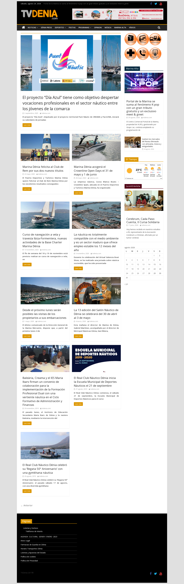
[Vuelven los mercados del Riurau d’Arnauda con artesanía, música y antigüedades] (133, 138)
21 (149, 269)
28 (149, 273)
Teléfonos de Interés (34, 531)
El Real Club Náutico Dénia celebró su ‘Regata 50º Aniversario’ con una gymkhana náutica (45, 468)
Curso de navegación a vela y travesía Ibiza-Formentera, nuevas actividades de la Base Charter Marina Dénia (45, 240)
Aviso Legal (25, 540)
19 (138, 269)
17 (127, 269)
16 (160, 264)
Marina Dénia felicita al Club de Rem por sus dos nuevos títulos (43, 168)
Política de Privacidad (29, 560)
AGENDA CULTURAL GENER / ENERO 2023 (39, 536)
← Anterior (27, 505)
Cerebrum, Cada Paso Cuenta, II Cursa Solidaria (142, 220)
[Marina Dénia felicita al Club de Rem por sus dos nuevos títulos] (45, 135)
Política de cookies (28, 556)
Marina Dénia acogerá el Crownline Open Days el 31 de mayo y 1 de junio (93, 170)
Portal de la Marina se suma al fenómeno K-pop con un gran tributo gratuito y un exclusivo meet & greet (86, 3)
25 (132, 273)
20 (143, 269)
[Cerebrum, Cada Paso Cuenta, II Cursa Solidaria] (144, 192)
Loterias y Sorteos (30, 528)
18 (132, 269)
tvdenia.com (46, 113)
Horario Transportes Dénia (31, 548)
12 (138, 264)
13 (143, 264)
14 (149, 264)
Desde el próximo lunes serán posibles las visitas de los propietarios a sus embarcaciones (44, 314)
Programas (83, 27)
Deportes (59, 27)
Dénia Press (46, 27)
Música (108, 27)
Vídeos (132, 27)
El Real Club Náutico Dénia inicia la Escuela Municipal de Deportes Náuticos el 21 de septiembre (95, 381)
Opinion (98, 27)
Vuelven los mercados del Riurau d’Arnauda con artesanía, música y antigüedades (151, 143)
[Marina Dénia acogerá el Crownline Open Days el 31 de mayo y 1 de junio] (96, 135)
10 (127, 264)
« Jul (126, 284)
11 (132, 264)
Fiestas (72, 27)
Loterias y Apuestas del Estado (33, 552)
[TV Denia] (23, 27)
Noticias (32, 27)
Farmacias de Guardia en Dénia (33, 544)
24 (127, 273)
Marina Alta (120, 27)
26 (138, 273)
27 (143, 273)
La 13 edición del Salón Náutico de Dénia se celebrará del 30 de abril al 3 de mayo (96, 314)
